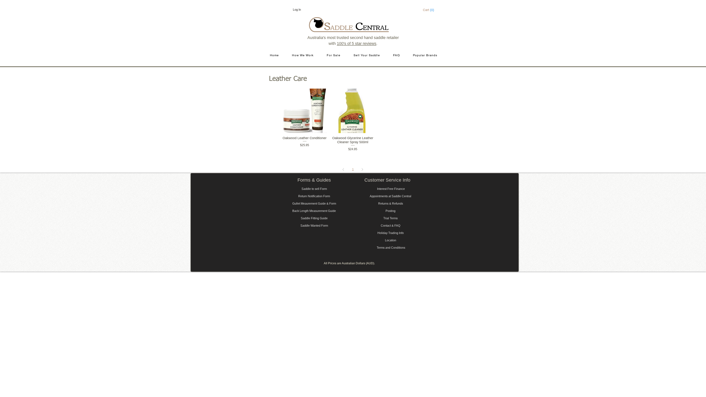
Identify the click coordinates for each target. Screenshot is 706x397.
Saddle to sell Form (314, 188)
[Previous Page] (343, 169)
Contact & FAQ (390, 225)
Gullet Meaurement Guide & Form (314, 203)
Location (390, 240)
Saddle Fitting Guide (314, 218)
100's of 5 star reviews (356, 43)
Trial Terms (390, 218)
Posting (390, 210)
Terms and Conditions (391, 247)
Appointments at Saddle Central (390, 196)
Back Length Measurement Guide (314, 210)
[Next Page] (362, 169)
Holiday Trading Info (390, 233)
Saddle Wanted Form (314, 225)
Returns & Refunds (390, 203)
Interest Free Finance (391, 188)
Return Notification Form (314, 196)
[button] (429, 10)
